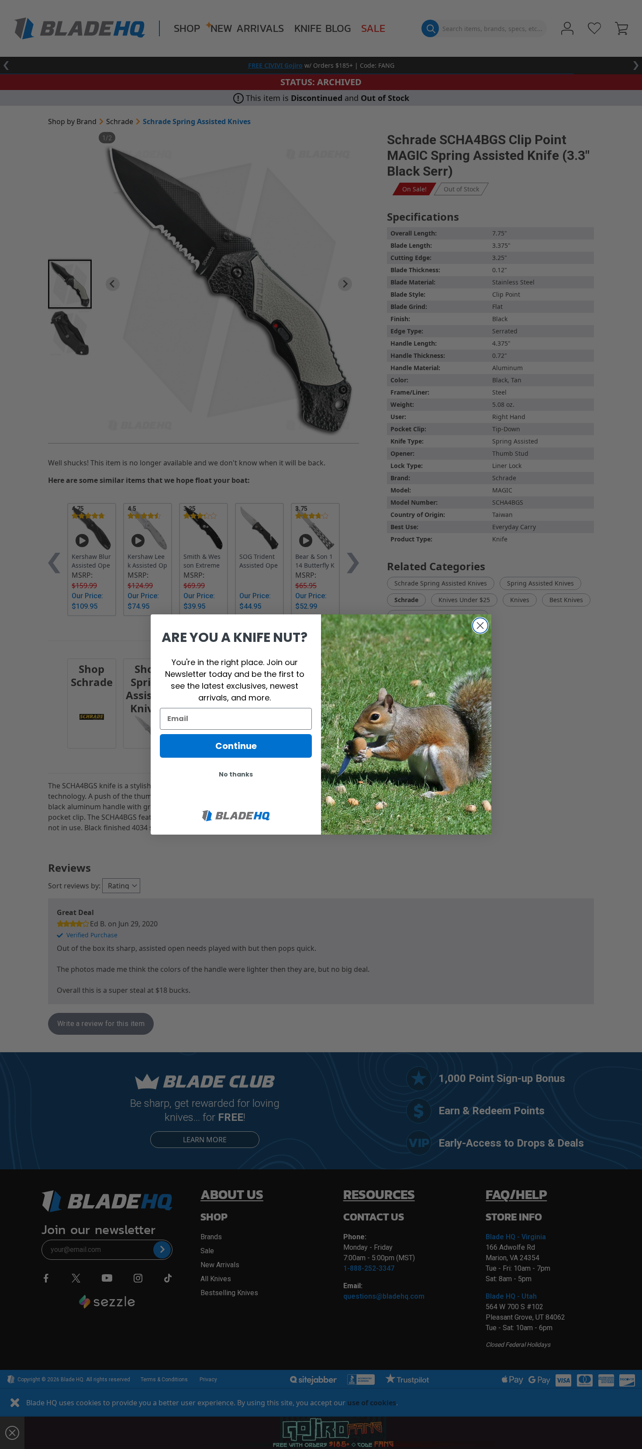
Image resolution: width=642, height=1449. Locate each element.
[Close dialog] (480, 625)
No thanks (236, 774)
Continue (236, 746)
